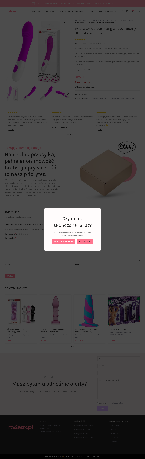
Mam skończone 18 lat (63, 241)
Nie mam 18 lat (85, 241)
